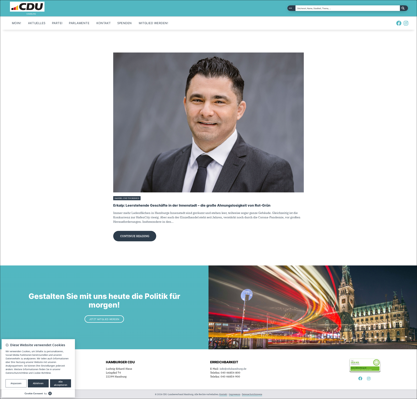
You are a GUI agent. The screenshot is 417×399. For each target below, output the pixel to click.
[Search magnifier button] (404, 8)
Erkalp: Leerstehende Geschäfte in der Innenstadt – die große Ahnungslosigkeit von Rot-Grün (191, 205)
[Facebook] (398, 23)
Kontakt (223, 394)
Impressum (234, 394)
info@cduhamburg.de (233, 368)
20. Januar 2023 (149, 198)
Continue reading (134, 236)
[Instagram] (406, 23)
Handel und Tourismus (127, 198)
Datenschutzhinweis (252, 394)
